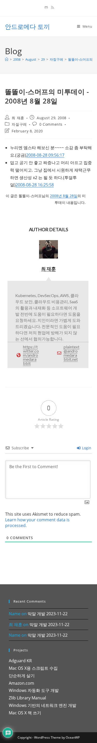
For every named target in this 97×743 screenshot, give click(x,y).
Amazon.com (21, 683)
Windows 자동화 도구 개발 (34, 690)
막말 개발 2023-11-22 (48, 614)
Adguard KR (20, 661)
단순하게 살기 (22, 675)
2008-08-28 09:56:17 (45, 155)
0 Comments (51, 124)
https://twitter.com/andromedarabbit (31, 355)
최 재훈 (18, 117)
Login (86, 447)
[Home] (6, 59)
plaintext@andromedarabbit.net (71, 353)
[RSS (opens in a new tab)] (51, 7)
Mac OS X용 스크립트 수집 (33, 668)
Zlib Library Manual (27, 698)
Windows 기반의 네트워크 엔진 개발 (42, 705)
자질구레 (19, 124)
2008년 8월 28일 (63, 195)
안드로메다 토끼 (27, 26)
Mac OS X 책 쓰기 (25, 713)
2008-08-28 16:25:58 (35, 185)
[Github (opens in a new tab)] (46, 7)
